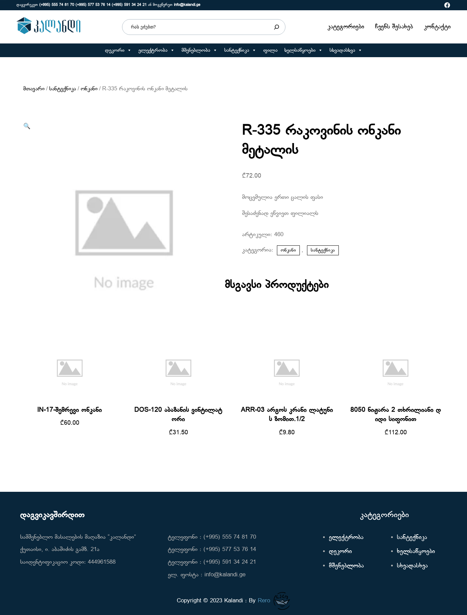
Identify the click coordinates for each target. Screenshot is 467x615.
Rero (264, 600)
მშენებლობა (196, 50)
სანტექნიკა (236, 50)
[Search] (276, 27)
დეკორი (114, 50)
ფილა (270, 50)
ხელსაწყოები (300, 50)
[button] (129, 50)
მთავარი (33, 89)
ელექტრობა (153, 50)
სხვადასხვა (342, 50)
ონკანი (89, 89)
